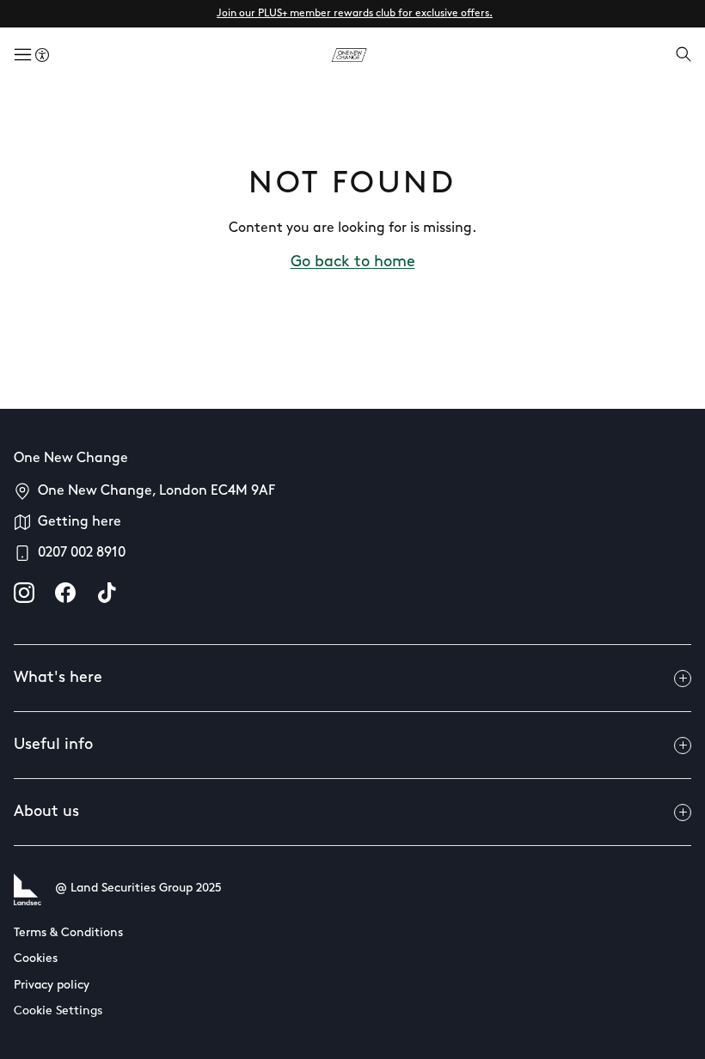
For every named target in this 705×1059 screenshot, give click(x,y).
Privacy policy (51, 985)
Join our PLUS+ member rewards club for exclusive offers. (355, 14)
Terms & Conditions (68, 933)
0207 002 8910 (82, 553)
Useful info (53, 745)
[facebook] (65, 592)
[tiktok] (106, 592)
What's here (58, 678)
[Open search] (683, 55)
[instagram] (24, 592)
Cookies (36, 958)
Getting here (79, 522)
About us (46, 812)
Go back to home (353, 263)
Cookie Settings (58, 1011)
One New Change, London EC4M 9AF (156, 491)
